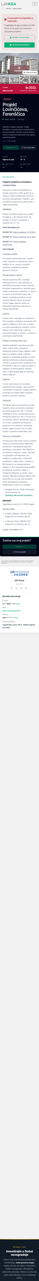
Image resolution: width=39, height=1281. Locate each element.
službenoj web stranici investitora (18, 495)
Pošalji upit (9, 147)
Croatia (8, 8)
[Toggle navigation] (34, 3)
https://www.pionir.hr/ (11, 611)
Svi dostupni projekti (20, 45)
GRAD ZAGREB (17, 8)
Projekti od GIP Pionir (20, 37)
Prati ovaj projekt (29, 147)
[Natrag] (3, 8)
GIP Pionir (21, 119)
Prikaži (18, 604)
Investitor (19, 584)
